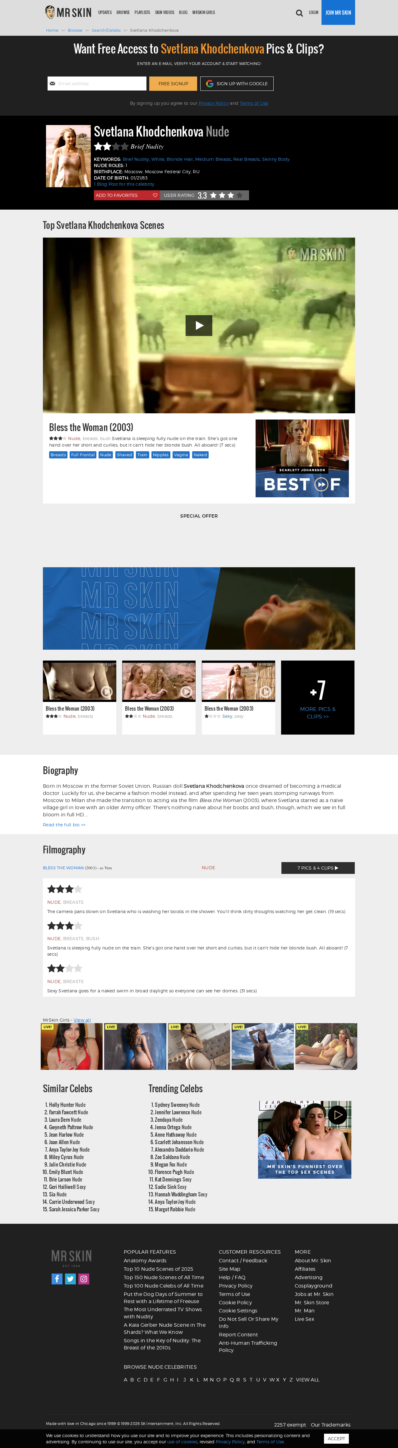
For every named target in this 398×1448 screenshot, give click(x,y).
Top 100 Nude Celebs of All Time (163, 1286)
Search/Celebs (106, 30)
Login (313, 12)
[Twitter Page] (70, 1279)
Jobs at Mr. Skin (314, 1294)
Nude (105, 454)
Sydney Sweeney (177, 1104)
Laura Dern (65, 1119)
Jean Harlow (66, 1134)
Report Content (238, 1335)
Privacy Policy (214, 103)
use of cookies (182, 1441)
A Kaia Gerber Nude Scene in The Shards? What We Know (165, 1328)
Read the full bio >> (64, 824)
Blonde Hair (180, 159)
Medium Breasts (213, 159)
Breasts (58, 454)
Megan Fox (171, 1164)
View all (82, 1020)
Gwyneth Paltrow (71, 1126)
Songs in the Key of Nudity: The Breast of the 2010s (162, 1344)
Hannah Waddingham (181, 1194)
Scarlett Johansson (179, 1141)
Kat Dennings (173, 1179)
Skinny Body (276, 159)
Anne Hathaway (176, 1134)
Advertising (309, 1277)
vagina (181, 454)
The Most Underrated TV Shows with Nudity (163, 1313)
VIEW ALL (299, 1380)
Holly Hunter (67, 1104)
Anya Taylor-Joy (69, 1149)
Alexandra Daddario (179, 1149)
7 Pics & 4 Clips (316, 867)
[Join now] (338, 12)
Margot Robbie (175, 1209)
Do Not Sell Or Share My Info (249, 1322)
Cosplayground (313, 1286)
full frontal (83, 454)
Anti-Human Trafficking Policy (248, 1346)
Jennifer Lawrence (178, 1112)
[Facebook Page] (57, 1279)
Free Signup (173, 83)
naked (200, 454)
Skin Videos (164, 12)
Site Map (230, 1269)
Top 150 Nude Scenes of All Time (164, 1277)
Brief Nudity (136, 159)
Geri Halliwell (67, 1186)
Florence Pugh (174, 1171)
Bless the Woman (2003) (91, 427)
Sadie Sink (171, 1186)
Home (52, 30)
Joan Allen (64, 1141)
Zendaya (169, 1119)
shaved (124, 454)
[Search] (299, 12)
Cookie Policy (235, 1303)
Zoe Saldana (172, 1156)
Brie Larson (65, 1179)
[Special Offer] (199, 587)
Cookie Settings (238, 1311)
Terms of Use (254, 103)
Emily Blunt (66, 1171)
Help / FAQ (232, 1277)
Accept (336, 1438)
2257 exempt (290, 1425)
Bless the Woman (63, 867)
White (157, 159)
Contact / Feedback (243, 1261)
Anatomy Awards (145, 1261)
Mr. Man (305, 1311)
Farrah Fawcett (68, 1112)
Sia (58, 1194)
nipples (161, 454)
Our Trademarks (331, 1425)
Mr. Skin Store (312, 1303)
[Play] (199, 325)
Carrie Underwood (72, 1201)
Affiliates (305, 1269)
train (142, 454)
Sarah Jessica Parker (74, 1209)
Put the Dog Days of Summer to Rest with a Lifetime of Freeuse (163, 1297)
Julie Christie (67, 1164)
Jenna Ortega (173, 1126)
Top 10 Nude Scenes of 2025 (158, 1269)
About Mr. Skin (313, 1261)
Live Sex (304, 1319)
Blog (183, 12)
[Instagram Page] (83, 1279)
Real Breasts (246, 159)
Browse (123, 12)
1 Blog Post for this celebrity (124, 184)
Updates (105, 12)
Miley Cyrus (66, 1156)
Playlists (142, 12)
